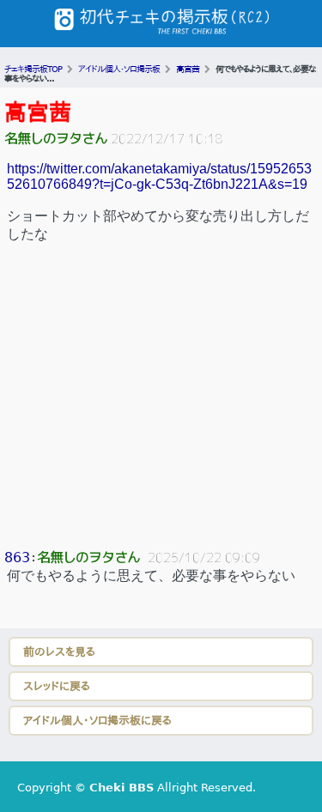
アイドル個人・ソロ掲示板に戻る (97, 720)
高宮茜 (37, 112)
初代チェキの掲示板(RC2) (161, 24)
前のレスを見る (59, 651)
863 (17, 557)
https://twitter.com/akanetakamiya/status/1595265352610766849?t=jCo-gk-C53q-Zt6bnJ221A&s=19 (159, 176)
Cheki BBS (121, 787)
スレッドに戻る (56, 686)
